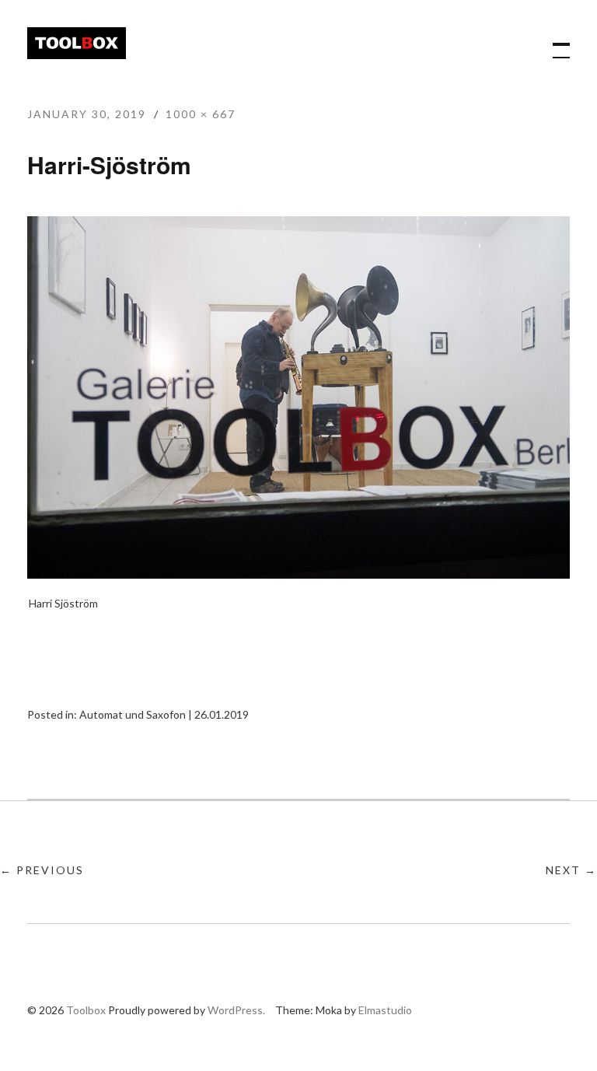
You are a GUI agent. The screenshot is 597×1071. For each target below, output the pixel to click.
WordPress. (236, 1010)
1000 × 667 (201, 114)
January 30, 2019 (86, 114)
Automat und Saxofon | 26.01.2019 (164, 714)
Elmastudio (385, 1010)
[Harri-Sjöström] (298, 573)
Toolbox (76, 43)
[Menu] (554, 42)
